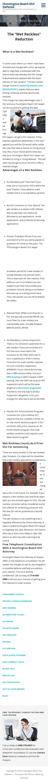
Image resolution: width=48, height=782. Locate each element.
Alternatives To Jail (13, 614)
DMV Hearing (9, 608)
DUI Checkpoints (11, 682)
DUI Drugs (8, 621)
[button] (44, 5)
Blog (5, 695)
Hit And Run (9, 648)
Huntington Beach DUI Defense (18, 5)
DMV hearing (13, 377)
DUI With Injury (11, 628)
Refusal (7, 641)
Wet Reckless (9, 635)
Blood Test (9, 668)
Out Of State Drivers (14, 689)
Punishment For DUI (13, 594)
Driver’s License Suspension (17, 601)
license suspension (31, 388)
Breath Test (9, 675)
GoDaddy (24, 777)
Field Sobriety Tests (13, 662)
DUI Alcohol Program (14, 655)
